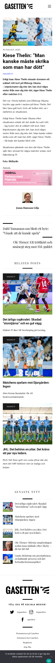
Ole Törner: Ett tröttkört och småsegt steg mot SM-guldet (32, 244)
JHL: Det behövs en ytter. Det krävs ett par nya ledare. (26, 451)
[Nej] (51, 656)
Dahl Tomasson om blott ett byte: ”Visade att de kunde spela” (26, 230)
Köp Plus (27, 647)
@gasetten (21, 612)
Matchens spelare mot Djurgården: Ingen (27, 518)
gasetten (31, 619)
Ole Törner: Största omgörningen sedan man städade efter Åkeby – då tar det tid (33, 545)
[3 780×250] (27, 184)
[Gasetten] (19, 9)
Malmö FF (8, 73)
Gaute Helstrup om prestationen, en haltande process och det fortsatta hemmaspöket (33, 558)
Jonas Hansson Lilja (27, 208)
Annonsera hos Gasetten (27, 638)
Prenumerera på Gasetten (27, 633)
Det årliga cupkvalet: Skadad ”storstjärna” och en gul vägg (22, 321)
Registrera (27, 642)
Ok (49, 661)
